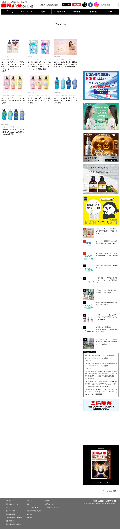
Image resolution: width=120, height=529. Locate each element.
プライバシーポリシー (52, 507)
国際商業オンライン (12, 504)
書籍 (28, 504)
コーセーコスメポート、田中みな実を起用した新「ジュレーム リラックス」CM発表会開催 (65, 64)
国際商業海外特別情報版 (13, 524)
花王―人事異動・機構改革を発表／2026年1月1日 (106, 304)
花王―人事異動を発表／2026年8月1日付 (107, 267)
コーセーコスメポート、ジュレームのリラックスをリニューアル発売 (39, 100)
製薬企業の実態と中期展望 (14, 517)
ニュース (9, 11)
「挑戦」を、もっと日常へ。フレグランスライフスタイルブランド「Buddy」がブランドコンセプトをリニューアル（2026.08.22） (101, 392)
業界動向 (93, 12)
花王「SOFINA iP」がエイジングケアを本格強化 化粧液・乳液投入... (106, 231)
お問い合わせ (49, 504)
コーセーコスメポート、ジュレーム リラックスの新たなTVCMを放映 (13, 100)
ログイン (66, 5)
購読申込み (48, 500)
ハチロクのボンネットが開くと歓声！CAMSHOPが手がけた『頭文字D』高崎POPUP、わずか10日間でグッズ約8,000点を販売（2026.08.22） (101, 384)
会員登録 (76, 5)
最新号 (42, 5)
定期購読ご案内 (52, 5)
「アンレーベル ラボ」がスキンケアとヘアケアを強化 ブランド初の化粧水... (107, 317)
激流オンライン (10, 511)
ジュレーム (19, 59)
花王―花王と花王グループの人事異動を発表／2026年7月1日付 (107, 254)
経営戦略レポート (11, 521)
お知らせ (29, 500)
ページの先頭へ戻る (109, 491)
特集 (43, 12)
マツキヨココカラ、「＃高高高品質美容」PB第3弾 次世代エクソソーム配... (106, 342)
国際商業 (8, 500)
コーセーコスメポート (7, 59)
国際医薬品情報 (10, 514)
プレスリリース (89, 352)
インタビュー (60, 12)
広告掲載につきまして (34, 511)
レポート (110, 12)
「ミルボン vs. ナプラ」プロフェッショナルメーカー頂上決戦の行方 (106, 280)
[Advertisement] (101, 54)
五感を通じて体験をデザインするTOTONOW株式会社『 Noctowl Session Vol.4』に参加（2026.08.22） (101, 358)
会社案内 (29, 517)
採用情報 (29, 514)
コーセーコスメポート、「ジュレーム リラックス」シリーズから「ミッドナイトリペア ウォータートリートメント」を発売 (12, 66)
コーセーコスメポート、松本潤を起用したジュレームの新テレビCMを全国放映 (12, 132)
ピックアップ (26, 12)
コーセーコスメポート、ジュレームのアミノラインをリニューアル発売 (65, 100)
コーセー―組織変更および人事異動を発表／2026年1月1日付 (106, 242)
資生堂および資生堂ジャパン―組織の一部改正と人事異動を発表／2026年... (106, 329)
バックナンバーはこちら (101, 482)
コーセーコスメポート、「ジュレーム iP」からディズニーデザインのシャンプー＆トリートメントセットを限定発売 (39, 65)
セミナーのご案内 (32, 507)
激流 (7, 507)
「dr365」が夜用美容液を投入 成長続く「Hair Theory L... (107, 291)
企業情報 (76, 12)
